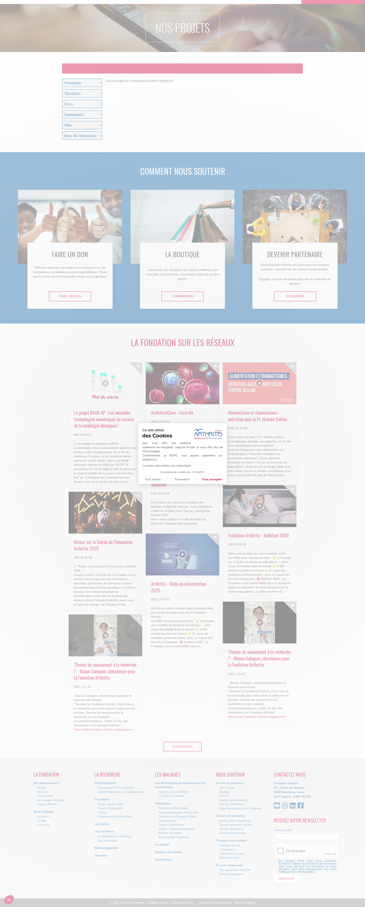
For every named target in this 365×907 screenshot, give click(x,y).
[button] (9, 900)
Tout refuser (153, 479)
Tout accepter (212, 479)
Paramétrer (182, 479)
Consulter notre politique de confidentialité (166, 465)
